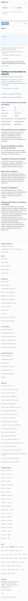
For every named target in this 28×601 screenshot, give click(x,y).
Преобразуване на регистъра (8, 292)
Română (17, 569)
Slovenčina (3, 573)
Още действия (5, 65)
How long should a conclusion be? (8, 432)
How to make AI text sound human (9, 450)
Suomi (6, 558)
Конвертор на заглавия (6, 333)
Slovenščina (10, 573)
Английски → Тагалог (6, 538)
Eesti (21, 554)
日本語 (2, 565)
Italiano (21, 562)
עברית (15, 558)
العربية (6, 550)
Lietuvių (11, 565)
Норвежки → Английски (6, 499)
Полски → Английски (6, 492)
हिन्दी (19, 558)
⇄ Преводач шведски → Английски (10, 88)
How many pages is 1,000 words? (8, 414)
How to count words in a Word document (10, 443)
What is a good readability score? (8, 439)
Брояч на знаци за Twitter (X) (8, 321)
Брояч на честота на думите (8, 296)
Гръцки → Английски (6, 495)
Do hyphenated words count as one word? (10, 465)
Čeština (22, 550)
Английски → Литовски (6, 527)
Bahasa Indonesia (14, 562)
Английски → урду (5, 542)
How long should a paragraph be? (8, 407)
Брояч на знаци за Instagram (7, 324)
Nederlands (21, 565)
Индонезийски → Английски (7, 513)
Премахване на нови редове (7, 303)
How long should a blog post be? (8, 436)
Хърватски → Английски (7, 506)
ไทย (23, 573)
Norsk (2, 569)
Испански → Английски (6, 474)
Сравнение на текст (6, 310)
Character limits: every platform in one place (11, 411)
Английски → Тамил (5, 535)
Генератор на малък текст (7, 336)
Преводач (3, 381)
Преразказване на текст (7, 253)
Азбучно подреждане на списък (8, 306)
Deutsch (7, 554)
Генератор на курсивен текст (8, 340)
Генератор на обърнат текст (8, 347)
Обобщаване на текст (6, 373)
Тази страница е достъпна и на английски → (12, 76)
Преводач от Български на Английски (11, 94)
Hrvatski (3, 562)
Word (4, 2)
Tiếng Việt (13, 577)
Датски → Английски (6, 502)
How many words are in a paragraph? (9, 425)
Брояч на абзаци (5, 273)
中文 (18, 577)
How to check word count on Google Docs (10, 462)
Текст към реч (4, 314)
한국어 (6, 565)
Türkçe (2, 577)
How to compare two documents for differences (12, 446)
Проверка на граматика (7, 250)
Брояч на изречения (6, 269)
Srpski (15, 573)
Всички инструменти (6, 593)
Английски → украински (6, 524)
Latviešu (16, 565)
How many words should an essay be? (9, 393)
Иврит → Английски (6, 517)
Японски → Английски (6, 477)
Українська (7, 577)
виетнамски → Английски (7, 488)
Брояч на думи (18, 253)
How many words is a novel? (7, 389)
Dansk (2, 554)
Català (17, 550)
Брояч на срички (5, 276)
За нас (2, 597)
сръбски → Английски (6, 510)
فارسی (2, 558)
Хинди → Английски (5, 485)
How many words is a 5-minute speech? (10, 403)
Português (12, 569)
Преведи (5, 23)
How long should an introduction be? (9, 418)
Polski (6, 569)
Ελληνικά (12, 554)
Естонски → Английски (6, 531)
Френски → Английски (6, 481)
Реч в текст (4, 317)
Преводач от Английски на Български (11, 97)
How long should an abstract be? (8, 421)
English (2, 550)
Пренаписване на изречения (8, 370)
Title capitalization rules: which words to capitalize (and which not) (12, 458)
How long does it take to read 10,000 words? (11, 428)
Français (11, 558)
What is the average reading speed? (9, 400)
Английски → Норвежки (6, 520)
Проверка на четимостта (7, 299)
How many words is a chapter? (8, 396)
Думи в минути (4, 285)
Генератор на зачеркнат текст (9, 351)
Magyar (7, 562)
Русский (22, 569)
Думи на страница (5, 289)
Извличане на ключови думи (7, 377)
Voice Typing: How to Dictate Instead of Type (11, 453)
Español (17, 554)
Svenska (20, 573)
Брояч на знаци (5, 255)
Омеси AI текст (5, 366)
